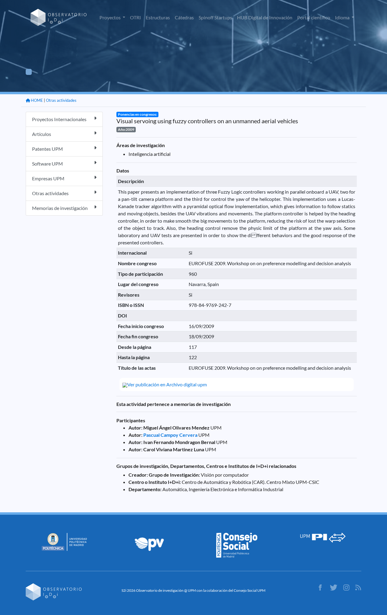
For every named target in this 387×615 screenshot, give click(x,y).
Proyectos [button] (110, 17)
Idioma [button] (342, 17)
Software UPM (47, 163)
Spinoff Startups (215, 17)
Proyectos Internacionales (59, 119)
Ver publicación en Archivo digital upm (167, 384)
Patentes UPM (47, 149)
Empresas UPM (48, 178)
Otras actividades (61, 100)
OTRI (135, 17)
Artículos (41, 134)
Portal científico (313, 17)
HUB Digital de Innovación (264, 17)
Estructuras (158, 17)
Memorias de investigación (60, 208)
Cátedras (184, 17)
